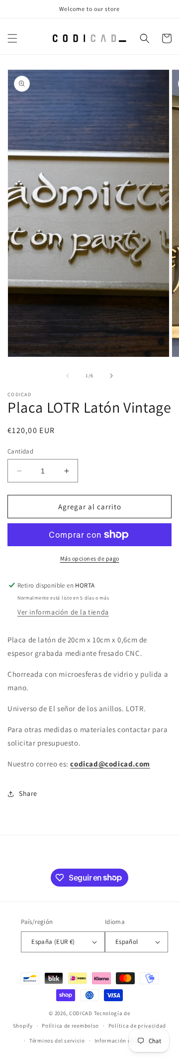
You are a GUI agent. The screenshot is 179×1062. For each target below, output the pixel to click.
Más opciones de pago (89, 558)
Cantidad (20, 451)
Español (126, 941)
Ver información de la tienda (63, 611)
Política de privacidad (137, 1025)
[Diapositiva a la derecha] (111, 376)
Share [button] (28, 793)
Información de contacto (126, 1040)
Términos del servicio (57, 1040)
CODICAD (80, 1013)
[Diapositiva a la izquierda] (68, 376)
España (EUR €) (53, 941)
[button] (12, 38)
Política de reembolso (70, 1025)
